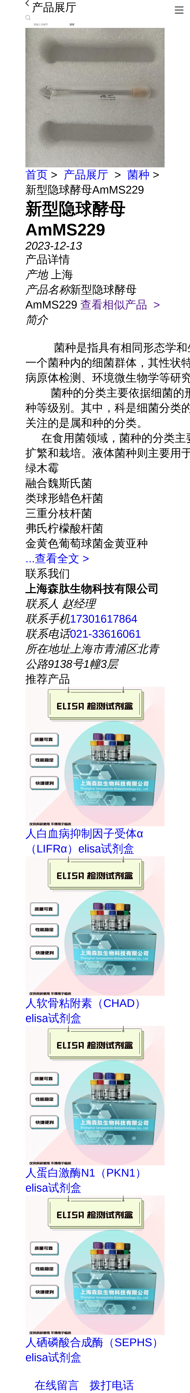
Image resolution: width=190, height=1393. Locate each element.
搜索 (72, 24)
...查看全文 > (57, 558)
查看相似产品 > (120, 304)
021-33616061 (105, 634)
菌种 (138, 174)
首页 (36, 174)
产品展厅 (86, 174)
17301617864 (103, 619)
